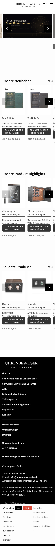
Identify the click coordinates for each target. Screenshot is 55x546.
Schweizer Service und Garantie (19, 383)
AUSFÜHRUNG (9, 448)
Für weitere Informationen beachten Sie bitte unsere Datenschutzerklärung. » (42, 519)
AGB (4, 388)
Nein (27, 508)
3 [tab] (29, 51)
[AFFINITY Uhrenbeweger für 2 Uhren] (39, 286)
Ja (18, 508)
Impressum (8, 409)
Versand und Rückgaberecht (17, 404)
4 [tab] (31, 51)
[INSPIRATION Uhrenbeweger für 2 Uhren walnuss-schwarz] (13, 286)
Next (48, 28)
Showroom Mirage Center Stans (19, 378)
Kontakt (6, 414)
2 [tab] (26, 51)
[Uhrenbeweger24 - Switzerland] (21, 365)
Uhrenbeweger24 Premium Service (20, 456)
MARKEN (6, 434)
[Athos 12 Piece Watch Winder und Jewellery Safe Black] (39, 100)
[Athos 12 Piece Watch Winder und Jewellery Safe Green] (13, 100)
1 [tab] (24, 51)
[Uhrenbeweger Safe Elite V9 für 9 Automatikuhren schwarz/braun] (39, 193)
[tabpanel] (13, 111)
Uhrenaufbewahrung (13, 442)
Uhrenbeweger (10, 429)
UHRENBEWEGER (10, 424)
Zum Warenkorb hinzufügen (14, 131)
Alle (50, 81)
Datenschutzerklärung (14, 394)
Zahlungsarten (10, 399)
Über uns (7, 373)
